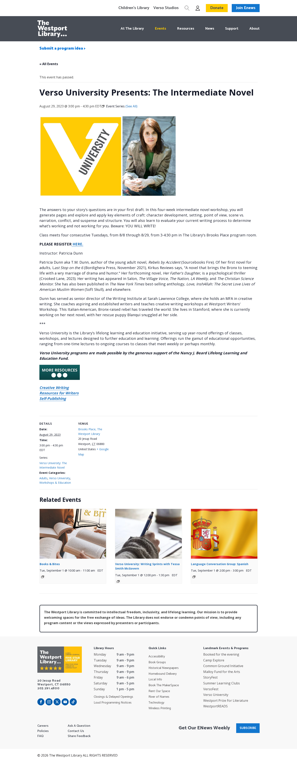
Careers (42, 726)
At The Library (132, 29)
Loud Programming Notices (113, 702)
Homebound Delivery (162, 674)
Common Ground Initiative (223, 666)
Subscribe (248, 728)
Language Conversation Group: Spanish (219, 564)
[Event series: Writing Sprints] (118, 581)
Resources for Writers (59, 393)
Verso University (59, 478)
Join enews (245, 8)
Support (231, 29)
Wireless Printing (159, 708)
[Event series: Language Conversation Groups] (194, 577)
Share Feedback (79, 736)
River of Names (158, 697)
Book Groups (157, 662)
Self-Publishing (52, 398)
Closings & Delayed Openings (113, 697)
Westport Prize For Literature (225, 700)
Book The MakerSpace (163, 685)
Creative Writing (54, 387)
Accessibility (156, 656)
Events (160, 29)
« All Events (48, 64)
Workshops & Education (55, 482)
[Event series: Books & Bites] (42, 577)
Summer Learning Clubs (221, 683)
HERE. (77, 244)
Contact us (76, 731)
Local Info (155, 679)
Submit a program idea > (62, 48)
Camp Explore (213, 660)
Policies (43, 731)
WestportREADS (215, 706)
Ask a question (79, 726)
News (209, 29)
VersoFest (210, 689)
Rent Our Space (159, 691)
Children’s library (133, 8)
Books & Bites (50, 564)
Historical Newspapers (163, 668)
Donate (216, 8)
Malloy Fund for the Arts (221, 671)
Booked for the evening (221, 654)
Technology (156, 702)
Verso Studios (166, 8)
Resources (185, 29)
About (254, 29)
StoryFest (210, 677)
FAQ (40, 736)
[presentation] (73, 534)
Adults (43, 478)
